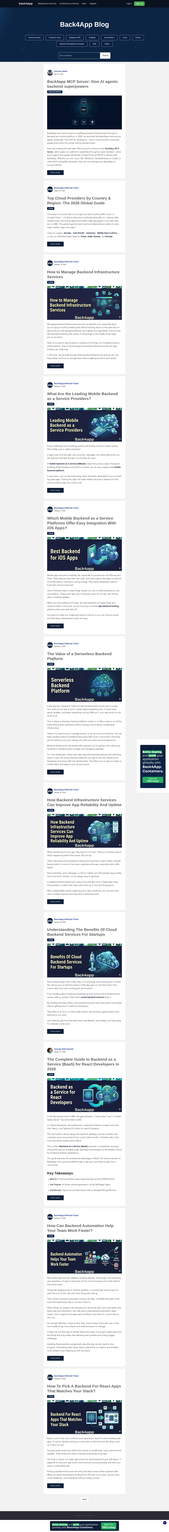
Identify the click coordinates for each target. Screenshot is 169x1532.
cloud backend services (92, 997)
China (83, 236)
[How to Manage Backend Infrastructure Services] (84, 303)
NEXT (84, 1499)
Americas (91, 233)
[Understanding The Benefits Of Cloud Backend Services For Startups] (84, 960)
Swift (94, 44)
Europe (67, 233)
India (90, 236)
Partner (138, 37)
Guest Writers (109, 37)
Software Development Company (71, 44)
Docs (84, 3)
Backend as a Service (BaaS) (73, 1146)
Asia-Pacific (78, 233)
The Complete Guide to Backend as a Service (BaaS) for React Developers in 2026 (83, 1064)
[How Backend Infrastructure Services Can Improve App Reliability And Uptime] (84, 831)
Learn (125, 37)
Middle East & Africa (107, 233)
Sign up (139, 4)
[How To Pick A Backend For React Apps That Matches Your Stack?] (84, 1417)
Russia (96, 236)
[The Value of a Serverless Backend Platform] (84, 685)
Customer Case (55, 37)
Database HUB (74, 37)
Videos (107, 44)
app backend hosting (108, 606)
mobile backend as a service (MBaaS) (67, 464)
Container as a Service (69, 3)
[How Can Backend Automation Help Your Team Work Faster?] (84, 1257)
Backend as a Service (47, 3)
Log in (129, 3)
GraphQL (92, 37)
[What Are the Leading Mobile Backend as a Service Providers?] (84, 425)
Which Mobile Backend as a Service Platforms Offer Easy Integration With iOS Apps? (81, 523)
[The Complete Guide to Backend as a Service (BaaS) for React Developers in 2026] (84, 1095)
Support (93, 3)
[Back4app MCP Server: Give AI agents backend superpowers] (84, 112)
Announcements (34, 37)
